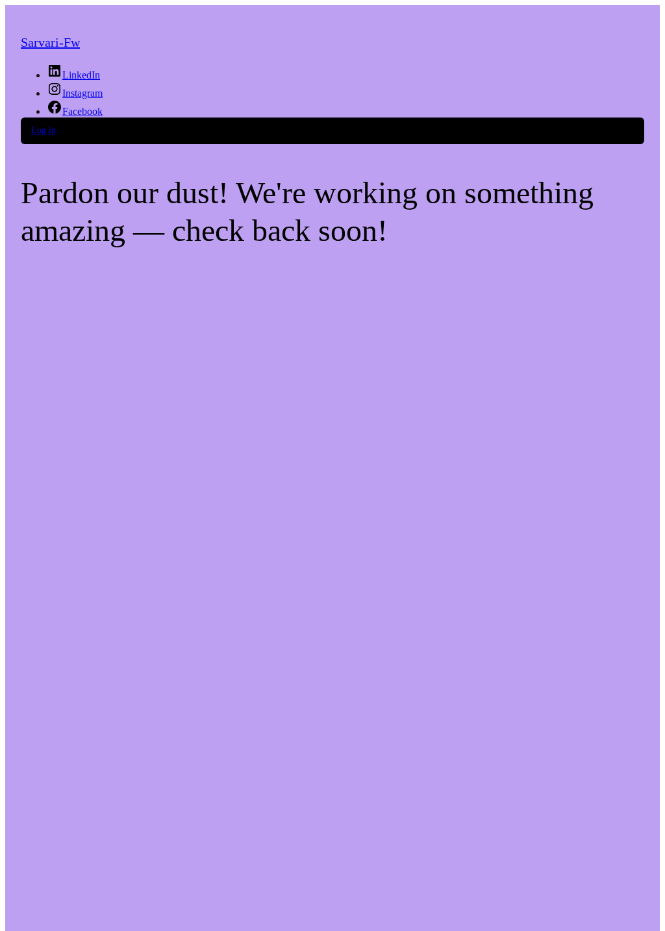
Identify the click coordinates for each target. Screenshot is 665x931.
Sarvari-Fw (50, 42)
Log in (43, 130)
